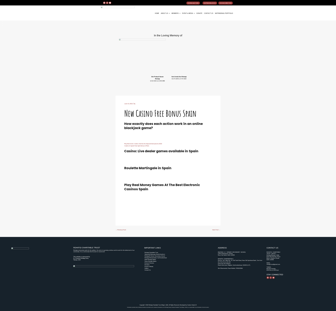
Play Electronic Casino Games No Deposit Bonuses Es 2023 (143, 144)
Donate (199, 13)
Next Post (216, 230)
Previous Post (121, 230)
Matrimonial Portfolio (224, 13)
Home (157, 13)
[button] (165, 13)
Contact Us (208, 13)
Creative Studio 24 (192, 305)
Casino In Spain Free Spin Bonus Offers (136, 146)
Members (175, 13)
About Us (164, 13)
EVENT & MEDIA (187, 13)
